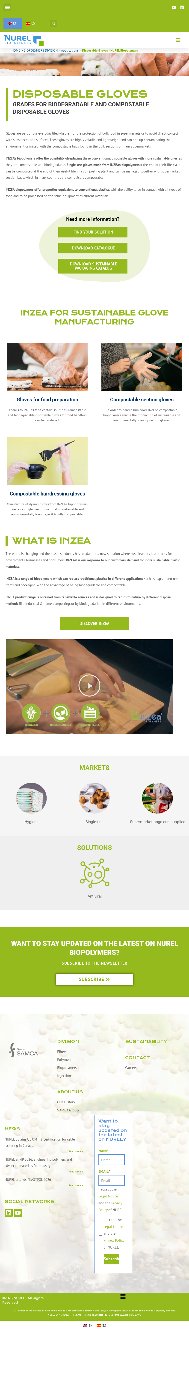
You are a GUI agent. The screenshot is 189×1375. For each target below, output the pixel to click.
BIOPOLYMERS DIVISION (41, 50)
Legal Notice (108, 1196)
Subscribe (111, 1258)
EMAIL (104, 1171)
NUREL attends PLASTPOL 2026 (28, 1179)
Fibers (62, 1051)
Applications (70, 50)
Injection (64, 1075)
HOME (16, 50)
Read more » (76, 1151)
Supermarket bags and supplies (157, 821)
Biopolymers (67, 1067)
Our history (66, 1101)
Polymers (64, 1059)
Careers (131, 1067)
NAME (103, 1150)
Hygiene (31, 821)
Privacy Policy (113, 1240)
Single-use (94, 821)
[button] (7, 7)
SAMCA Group (68, 1110)
